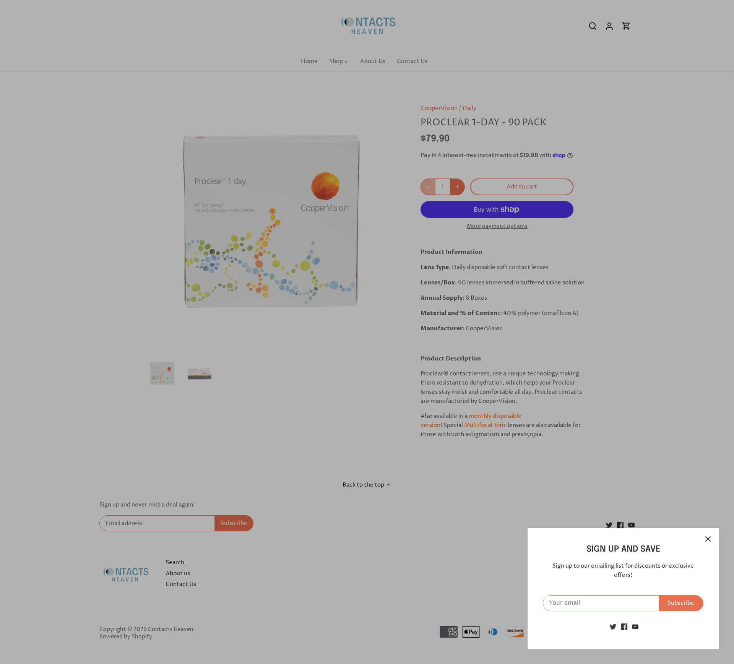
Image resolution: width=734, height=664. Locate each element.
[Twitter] (613, 627)
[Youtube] (635, 627)
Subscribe (680, 603)
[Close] (708, 539)
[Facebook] (624, 627)
